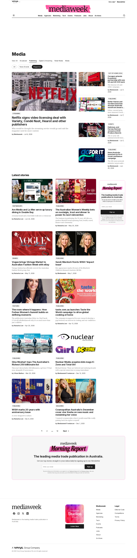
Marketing (56, 16)
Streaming (16, 113)
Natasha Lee (18, 219)
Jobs (85, 16)
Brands (15, 258)
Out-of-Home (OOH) (115, 73)
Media (40, 16)
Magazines (37, 67)
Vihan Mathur (19, 373)
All (14, 67)
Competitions (119, 513)
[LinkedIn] (27, 514)
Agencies (47, 16)
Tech (64, 16)
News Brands (24, 67)
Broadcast (23, 61)
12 (57, 431)
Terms (117, 517)
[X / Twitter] (23, 514)
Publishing (33, 61)
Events (70, 16)
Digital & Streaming (45, 61)
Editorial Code (119, 510)
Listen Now (75, 526)
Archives (98, 16)
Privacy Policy (85, 471)
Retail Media (58, 61)
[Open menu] (14, 16)
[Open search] (124, 15)
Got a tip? (112, 2)
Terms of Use (109, 217)
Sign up (112, 212)
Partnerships (17, 206)
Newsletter (121, 2)
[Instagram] (18, 514)
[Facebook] (14, 514)
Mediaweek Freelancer (66, 373)
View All (15, 61)
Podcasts (77, 16)
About (90, 16)
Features (16, 306)
